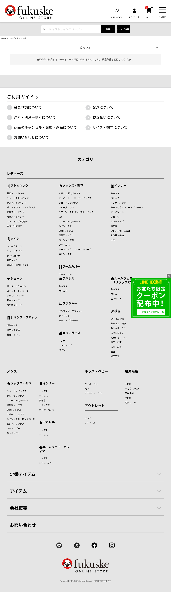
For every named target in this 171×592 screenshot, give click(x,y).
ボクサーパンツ (46, 409)
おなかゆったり (118, 328)
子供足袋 (129, 393)
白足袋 (128, 383)
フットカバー (65, 244)
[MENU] (162, 10)
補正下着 (115, 356)
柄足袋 (128, 397)
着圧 (113, 351)
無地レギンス (13, 329)
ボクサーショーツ (15, 295)
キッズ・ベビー (96, 371)
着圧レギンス (13, 334)
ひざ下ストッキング (16, 202)
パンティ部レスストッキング (21, 207)
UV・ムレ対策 (117, 318)
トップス (115, 193)
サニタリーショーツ (16, 286)
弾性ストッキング (15, 212)
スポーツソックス (15, 414)
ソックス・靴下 (72, 186)
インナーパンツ (118, 202)
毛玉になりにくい (119, 337)
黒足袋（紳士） (132, 388)
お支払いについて (106, 117)
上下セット (116, 298)
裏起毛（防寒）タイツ (18, 264)
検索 (108, 29)
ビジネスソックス (15, 423)
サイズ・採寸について (110, 127)
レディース (15, 173)
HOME (3, 38)
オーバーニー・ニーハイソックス (75, 198)
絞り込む (85, 47)
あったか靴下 (13, 433)
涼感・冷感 (116, 346)
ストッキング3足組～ (17, 221)
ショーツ (115, 216)
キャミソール (117, 212)
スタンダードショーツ (18, 290)
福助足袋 (131, 371)
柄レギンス (12, 325)
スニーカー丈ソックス (69, 221)
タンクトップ (117, 221)
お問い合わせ (23, 525)
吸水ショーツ (13, 300)
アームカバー (71, 266)
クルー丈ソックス (67, 207)
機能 (117, 311)
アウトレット (95, 405)
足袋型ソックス (66, 235)
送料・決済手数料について (35, 117)
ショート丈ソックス (68, 202)
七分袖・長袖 (117, 235)
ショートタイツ (14, 251)
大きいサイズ (71, 333)
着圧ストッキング (15, 193)
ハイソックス (65, 226)
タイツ (15, 239)
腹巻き (114, 226)
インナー (120, 186)
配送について (103, 107)
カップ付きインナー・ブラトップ (127, 207)
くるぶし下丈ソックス (69, 193)
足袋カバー (130, 402)
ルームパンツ (45, 462)
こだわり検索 (123, 29)
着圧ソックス (65, 254)
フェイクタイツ (14, 246)
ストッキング (19, 186)
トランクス (44, 405)
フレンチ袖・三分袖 (120, 230)
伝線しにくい (117, 332)
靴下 (87, 388)
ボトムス (115, 198)
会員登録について (28, 107)
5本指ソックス (66, 230)
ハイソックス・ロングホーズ (21, 419)
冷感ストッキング (15, 216)
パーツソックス (66, 240)
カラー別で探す (14, 226)
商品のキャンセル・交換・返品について (45, 127)
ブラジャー (69, 303)
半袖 (113, 240)
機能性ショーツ (14, 304)
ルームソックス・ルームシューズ (75, 249)
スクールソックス (93, 393)
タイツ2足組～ (14, 255)
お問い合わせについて (31, 137)
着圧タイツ (12, 260)
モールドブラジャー (68, 320)
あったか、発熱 (118, 323)
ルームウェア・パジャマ (54, 448)
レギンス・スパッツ (24, 317)
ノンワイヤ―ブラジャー (70, 311)
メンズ (12, 371)
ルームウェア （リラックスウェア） (126, 280)
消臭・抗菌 (116, 342)
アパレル (68, 278)
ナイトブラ (64, 315)
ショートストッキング (18, 198)
